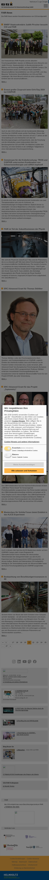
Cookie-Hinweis (18, 421)
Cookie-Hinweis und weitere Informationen (21, 442)
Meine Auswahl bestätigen (24, 464)
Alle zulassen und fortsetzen (24, 471)
